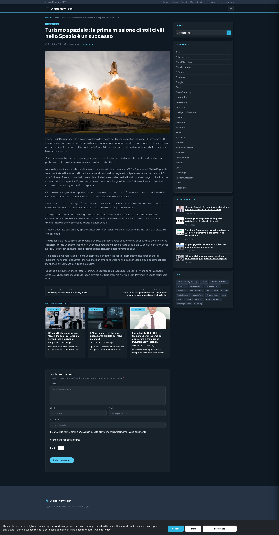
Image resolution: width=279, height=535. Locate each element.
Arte (178, 52)
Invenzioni (180, 122)
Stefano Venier (212, 291)
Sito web (54, 420)
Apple (204, 281)
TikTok (179, 299)
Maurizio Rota (197, 295)
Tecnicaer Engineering (187, 281)
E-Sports (180, 72)
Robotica (180, 142)
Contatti (184, 2)
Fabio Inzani (182, 286)
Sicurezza (180, 152)
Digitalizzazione (183, 67)
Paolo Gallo (182, 291)
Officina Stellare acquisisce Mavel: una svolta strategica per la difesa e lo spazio (63, 336)
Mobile (179, 132)
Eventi (178, 87)
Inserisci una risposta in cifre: (65, 439)
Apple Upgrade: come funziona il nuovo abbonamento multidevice (205, 245)
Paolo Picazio (182, 295)
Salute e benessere (184, 147)
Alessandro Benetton (219, 281)
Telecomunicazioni (185, 177)
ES (232, 2)
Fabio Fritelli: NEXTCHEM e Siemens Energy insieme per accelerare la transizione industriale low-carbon (147, 337)
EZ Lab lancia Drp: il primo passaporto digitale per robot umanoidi (107, 336)
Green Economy (183, 92)
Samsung (198, 303)
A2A (224, 295)
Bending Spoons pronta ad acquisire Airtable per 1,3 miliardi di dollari (203, 219)
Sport (178, 167)
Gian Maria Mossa (212, 286)
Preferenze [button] (219, 528)
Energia (179, 82)
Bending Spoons (184, 303)
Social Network (183, 157)
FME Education (196, 291)
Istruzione (180, 127)
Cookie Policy (102, 529)
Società (179, 162)
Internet (179, 117)
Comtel (188, 299)
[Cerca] (229, 32)
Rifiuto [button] (193, 528)
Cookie (175, 2)
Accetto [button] (176, 528)
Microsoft (199, 299)
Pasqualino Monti (213, 299)
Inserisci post (211, 2)
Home (48, 17)
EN (227, 2)
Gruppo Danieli (213, 295)
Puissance (180, 137)
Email (112, 408)
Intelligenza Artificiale (186, 112)
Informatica (181, 97)
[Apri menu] (231, 8)
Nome (53, 408)
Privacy (166, 2)
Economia (180, 77)
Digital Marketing (184, 62)
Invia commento (61, 460)
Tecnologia (52, 24)
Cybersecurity (182, 57)
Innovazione (181, 102)
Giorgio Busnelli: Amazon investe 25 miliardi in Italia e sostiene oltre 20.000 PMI (207, 208)
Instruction (181, 107)
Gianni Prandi (195, 286)
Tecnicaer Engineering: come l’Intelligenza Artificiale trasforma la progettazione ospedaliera (207, 233)
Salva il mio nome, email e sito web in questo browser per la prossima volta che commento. (99, 431)
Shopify (224, 291)
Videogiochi (181, 187)
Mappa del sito (196, 2)
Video (178, 182)
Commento (56, 384)
